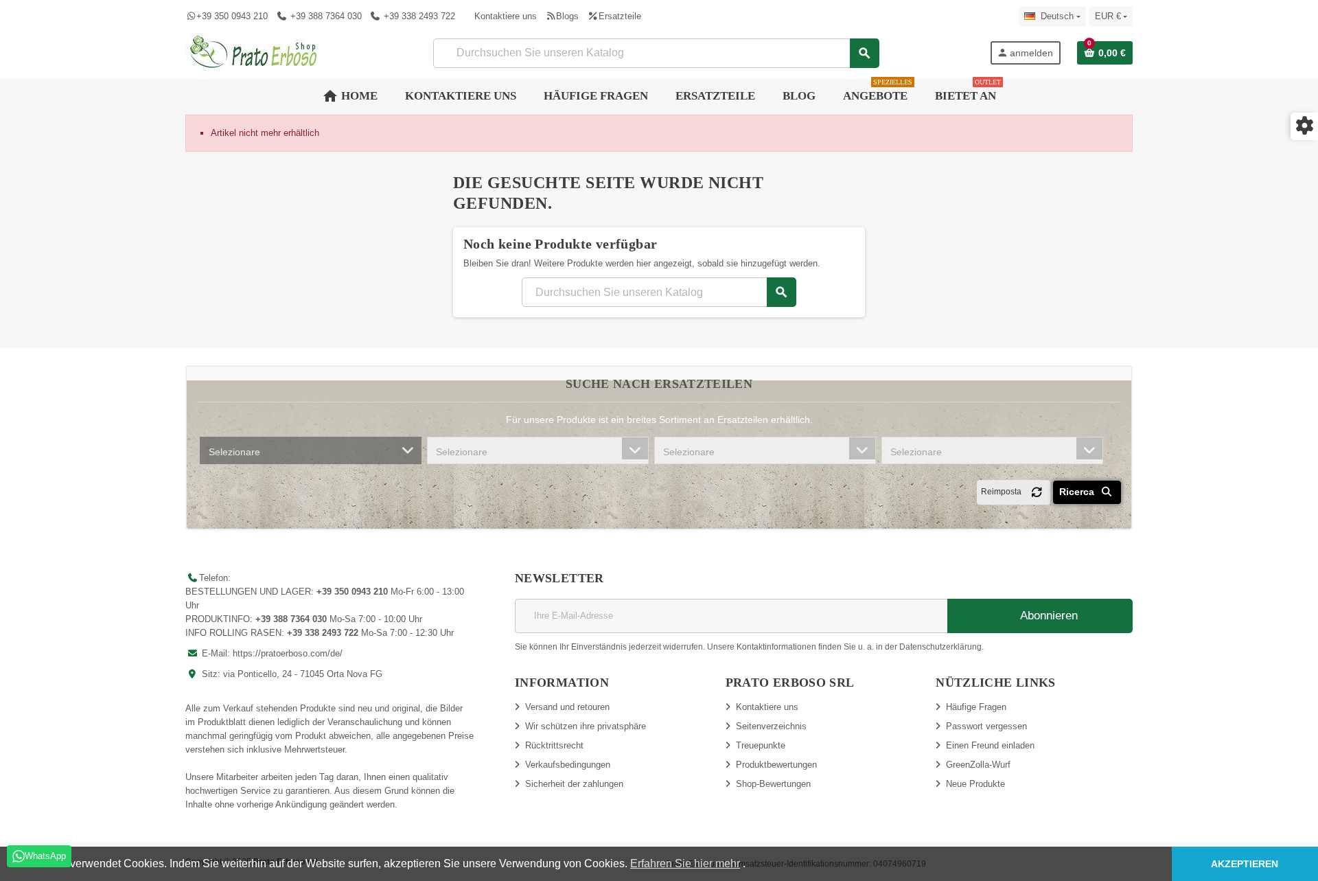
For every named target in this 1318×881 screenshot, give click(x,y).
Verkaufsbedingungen (567, 764)
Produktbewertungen (776, 764)
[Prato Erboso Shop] (254, 52)
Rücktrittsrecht (554, 745)
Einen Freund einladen (990, 745)
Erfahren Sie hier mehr (685, 863)
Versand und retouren (567, 707)
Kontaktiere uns (505, 16)
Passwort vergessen (986, 726)
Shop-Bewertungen (773, 784)
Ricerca (1078, 491)
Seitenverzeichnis (771, 726)
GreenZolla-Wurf (978, 764)
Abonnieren (1047, 615)
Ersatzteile (619, 16)
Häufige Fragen (976, 707)
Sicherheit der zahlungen (574, 784)
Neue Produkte (975, 784)
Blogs (567, 16)
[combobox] (310, 450)
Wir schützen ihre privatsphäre (585, 726)
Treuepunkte (760, 745)
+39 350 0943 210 (232, 16)
